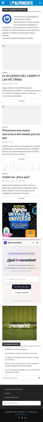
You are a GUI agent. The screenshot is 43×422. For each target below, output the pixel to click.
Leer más (21, 101)
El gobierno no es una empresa (16, 349)
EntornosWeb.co (20, 414)
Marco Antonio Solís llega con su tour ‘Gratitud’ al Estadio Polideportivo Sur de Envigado (22, 364)
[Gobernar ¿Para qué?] (21, 167)
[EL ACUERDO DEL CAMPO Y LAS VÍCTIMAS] (21, 57)
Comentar (21, 181)
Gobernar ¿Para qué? (16, 177)
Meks (26, 412)
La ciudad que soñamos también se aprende (21, 353)
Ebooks (7, 393)
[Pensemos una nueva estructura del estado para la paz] (21, 115)
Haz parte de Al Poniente (14, 389)
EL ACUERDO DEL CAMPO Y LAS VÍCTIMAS (21, 77)
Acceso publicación (11, 397)
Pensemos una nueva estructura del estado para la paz (21, 133)
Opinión (5, 73)
